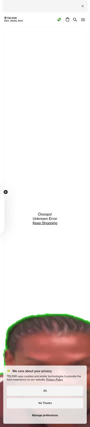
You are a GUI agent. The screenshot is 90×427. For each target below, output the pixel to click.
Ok (45, 390)
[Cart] (67, 19)
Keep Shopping (45, 223)
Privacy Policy (54, 379)
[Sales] (59, 19)
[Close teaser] (5, 192)
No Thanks (45, 403)
